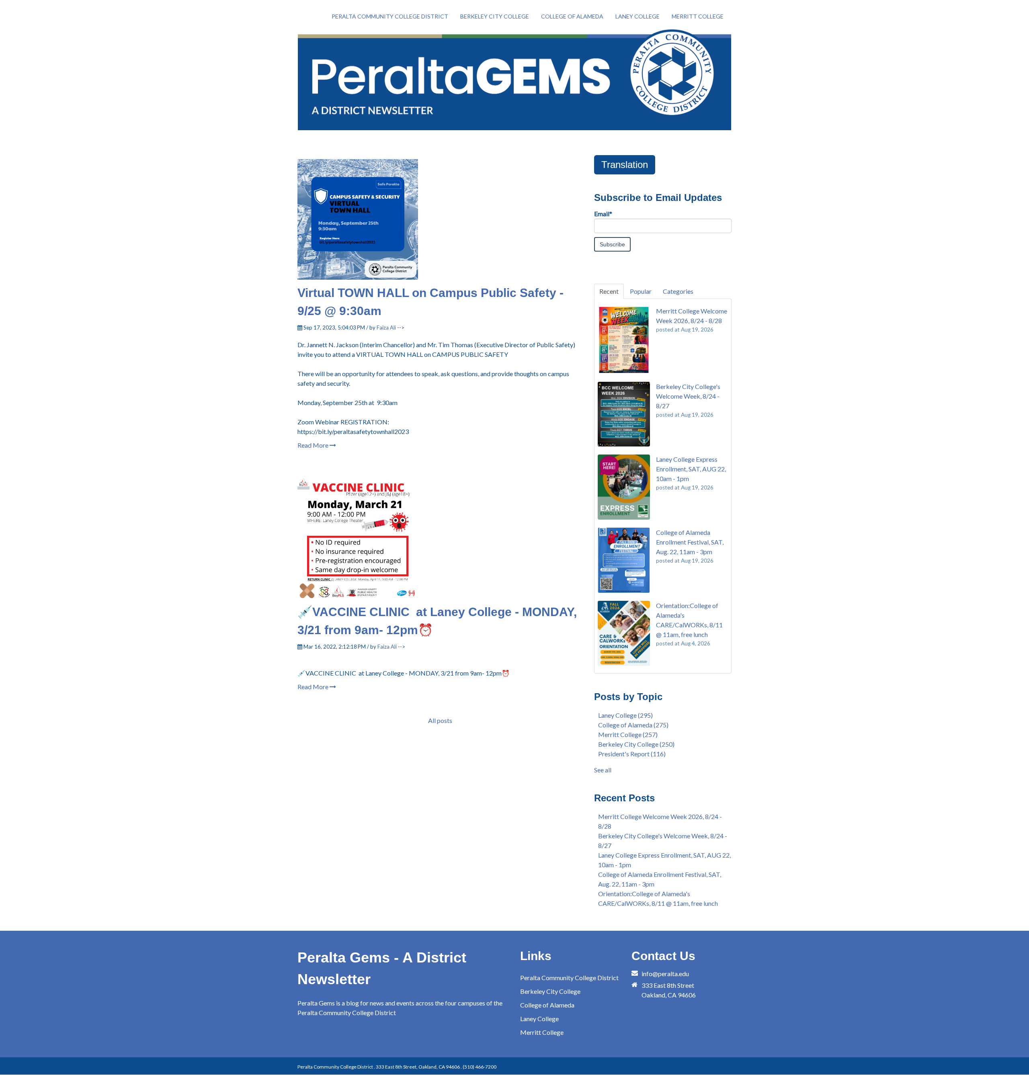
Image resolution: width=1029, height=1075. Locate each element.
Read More (313, 445)
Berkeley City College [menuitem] (494, 16)
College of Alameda (633, 725)
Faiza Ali (386, 327)
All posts (440, 720)
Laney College (625, 715)
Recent (609, 291)
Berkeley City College (636, 744)
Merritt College (628, 734)
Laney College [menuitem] (637, 16)
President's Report (632, 754)
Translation (624, 164)
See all (602, 770)
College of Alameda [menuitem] (572, 16)
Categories (678, 291)
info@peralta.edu (665, 973)
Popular (641, 291)
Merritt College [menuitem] (698, 16)
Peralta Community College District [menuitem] (390, 16)
